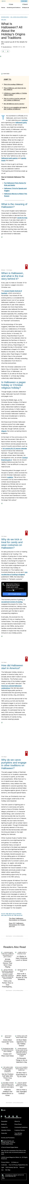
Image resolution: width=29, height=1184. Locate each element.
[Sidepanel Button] (2, 4)
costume (24, 120)
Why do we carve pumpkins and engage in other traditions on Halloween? (15, 108)
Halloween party (21, 122)
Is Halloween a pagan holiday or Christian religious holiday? (15, 94)
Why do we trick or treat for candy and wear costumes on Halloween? (14, 99)
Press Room (18, 1124)
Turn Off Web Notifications (18, 1134)
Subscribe (24, 1)
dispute (4, 431)
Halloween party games (9, 158)
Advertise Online (6, 1130)
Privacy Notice (5, 1162)
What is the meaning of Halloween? (13, 84)
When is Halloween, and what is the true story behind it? (15, 88)
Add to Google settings (14, 594)
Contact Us (4, 1127)
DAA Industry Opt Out (12, 1167)
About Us (17, 1121)
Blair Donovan (7, 47)
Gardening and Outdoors (14, 7)
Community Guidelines (21, 1127)
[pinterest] (19, 1117)
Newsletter (4, 1121)
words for (20, 218)
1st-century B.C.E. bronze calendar (14, 448)
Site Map (7, 1170)
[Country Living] (14, 4)
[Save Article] (3, 51)
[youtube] (7, 1117)
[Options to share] (8, 51)
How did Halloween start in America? (14, 104)
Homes (3, 7)
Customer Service (20, 1130)
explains (10, 477)
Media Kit (4, 1124)
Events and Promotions (8, 1137)
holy (25, 218)
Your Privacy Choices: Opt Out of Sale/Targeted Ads (14, 1175)
